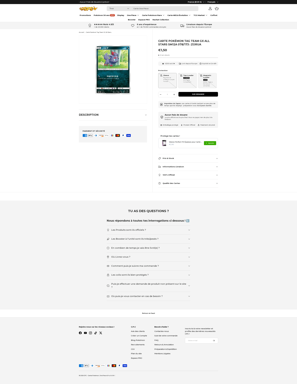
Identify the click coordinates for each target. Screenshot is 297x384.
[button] (216, 8)
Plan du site (136, 353)
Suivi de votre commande (166, 336)
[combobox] (152, 8)
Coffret (213, 15)
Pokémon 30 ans (102, 15)
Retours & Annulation (164, 344)
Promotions (85, 15)
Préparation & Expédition (165, 349)
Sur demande (198, 94)
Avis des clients (138, 331)
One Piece (131, 15)
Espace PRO (144, 20)
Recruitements (138, 344)
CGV (133, 349)
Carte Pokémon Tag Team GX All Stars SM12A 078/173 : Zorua (99, 32)
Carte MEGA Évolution (177, 15)
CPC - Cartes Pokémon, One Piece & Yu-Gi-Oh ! (99, 375)
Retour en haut (148, 313)
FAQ (156, 340)
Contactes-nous (161, 331)
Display (120, 15)
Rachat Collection (161, 20)
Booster (132, 20)
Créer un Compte (139, 336)
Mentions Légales (162, 353)
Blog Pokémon (138, 340)
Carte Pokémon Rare (152, 15)
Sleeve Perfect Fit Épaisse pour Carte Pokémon (186, 142)
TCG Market (199, 15)
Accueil (81, 32)
